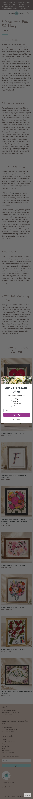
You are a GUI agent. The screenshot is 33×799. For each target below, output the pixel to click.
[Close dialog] (30, 378)
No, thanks (16, 419)
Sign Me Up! (16, 415)
